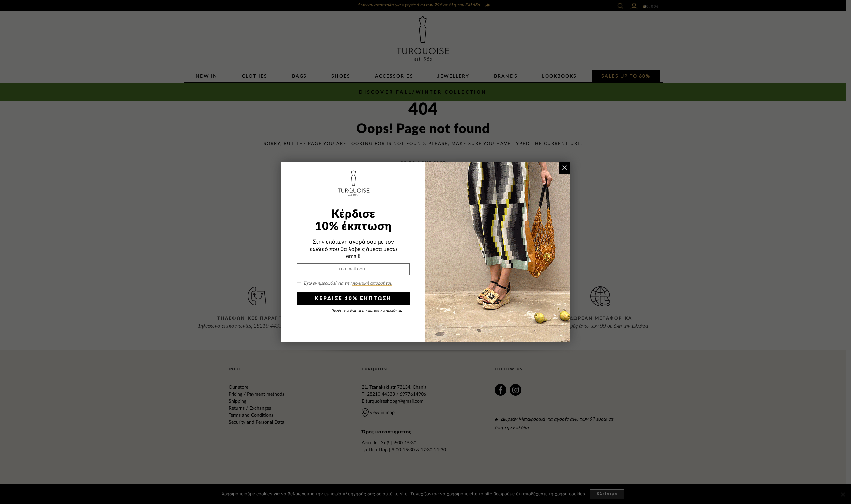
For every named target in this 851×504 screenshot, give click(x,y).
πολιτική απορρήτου (372, 283)
